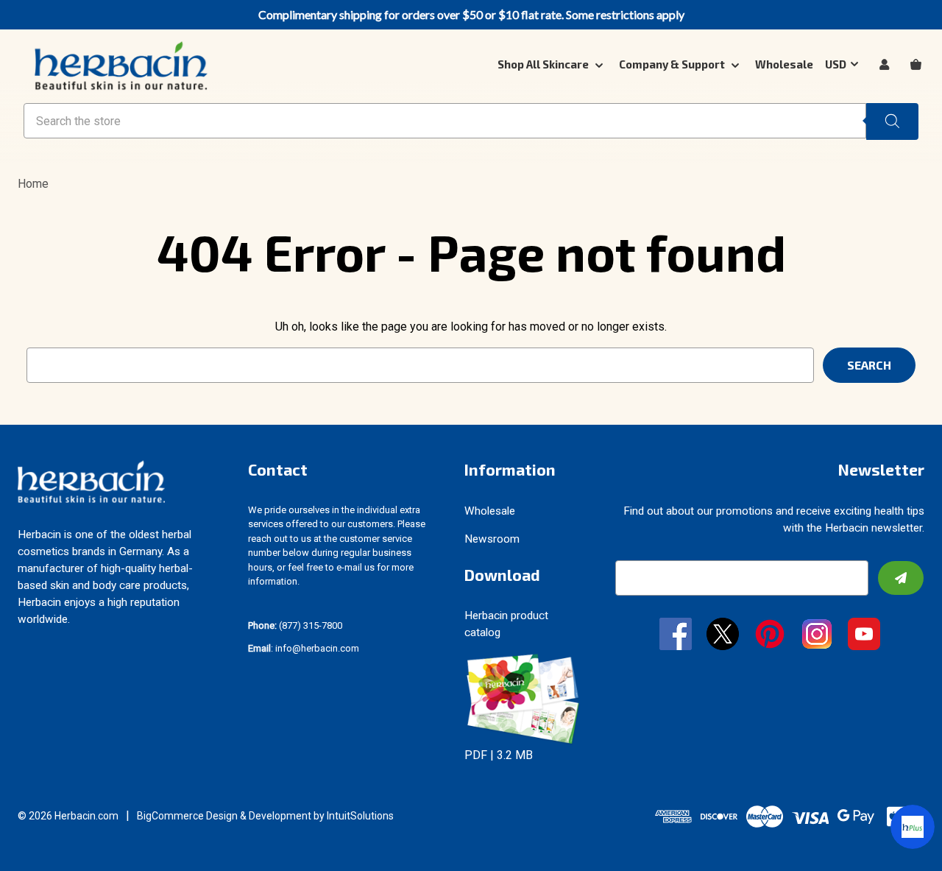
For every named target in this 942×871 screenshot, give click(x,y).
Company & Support (673, 64)
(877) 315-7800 (295, 625)
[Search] (892, 121)
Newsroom (492, 539)
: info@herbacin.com (303, 648)
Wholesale (784, 64)
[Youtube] (864, 635)
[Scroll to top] (29, 841)
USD (835, 64)
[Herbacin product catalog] (523, 698)
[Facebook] (675, 635)
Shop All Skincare (544, 64)
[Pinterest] (769, 635)
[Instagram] (817, 635)
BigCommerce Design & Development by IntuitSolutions (265, 816)
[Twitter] (722, 635)
